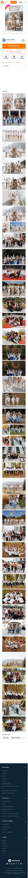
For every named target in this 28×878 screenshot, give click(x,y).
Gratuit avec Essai (14, 46)
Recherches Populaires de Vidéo (10, 869)
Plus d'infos (6, 66)
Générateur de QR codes (8, 845)
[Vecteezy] (2, 2)
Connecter (20, 2)
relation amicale (16, 788)
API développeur (6, 834)
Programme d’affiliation (7, 858)
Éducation (4, 831)
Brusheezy (4, 821)
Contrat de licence (6, 853)
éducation (5, 788)
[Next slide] (22, 788)
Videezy (4, 826)
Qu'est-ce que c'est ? (17, 62)
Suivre (23, 41)
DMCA (3, 856)
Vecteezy (4, 823)
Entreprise (4, 829)
